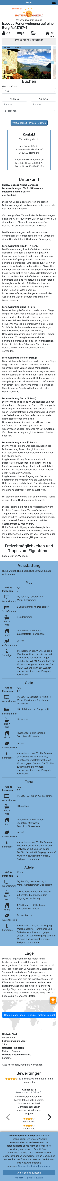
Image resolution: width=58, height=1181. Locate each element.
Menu (29, 2)
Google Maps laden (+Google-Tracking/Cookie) (29, 1015)
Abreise (43, 98)
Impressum (45, 1166)
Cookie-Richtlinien (27, 1166)
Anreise (14, 98)
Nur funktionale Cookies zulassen (29, 1178)
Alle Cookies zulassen (29, 1172)
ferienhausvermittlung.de (29, 19)
